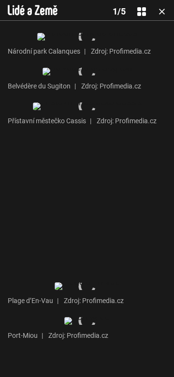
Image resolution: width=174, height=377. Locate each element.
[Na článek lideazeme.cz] (33, 10)
